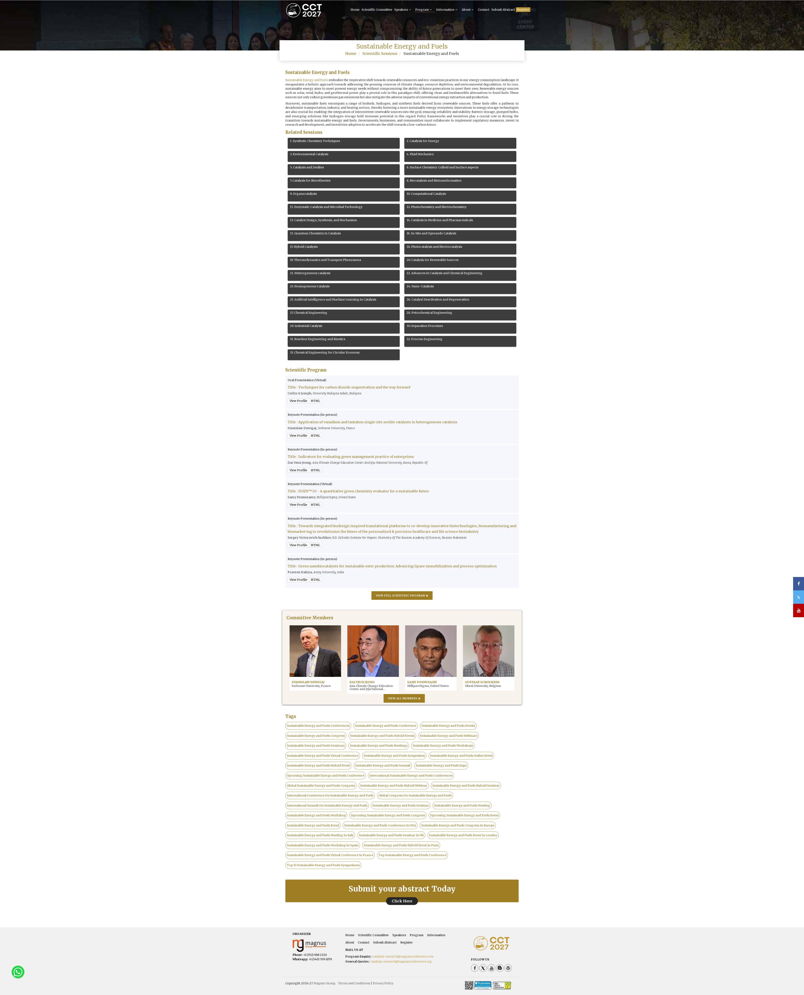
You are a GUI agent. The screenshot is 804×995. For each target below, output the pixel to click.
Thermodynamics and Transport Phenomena (325, 260)
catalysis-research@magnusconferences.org (401, 961)
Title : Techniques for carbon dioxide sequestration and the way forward (349, 387)
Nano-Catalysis (420, 286)
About (466, 10)
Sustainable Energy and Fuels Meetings (378, 745)
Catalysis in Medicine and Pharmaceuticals (440, 220)
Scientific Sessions (379, 53)
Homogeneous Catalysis (310, 286)
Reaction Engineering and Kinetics (317, 339)
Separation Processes (425, 326)
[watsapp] (18, 972)
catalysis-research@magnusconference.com (403, 956)
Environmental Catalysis (309, 154)
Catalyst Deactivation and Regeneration (438, 299)
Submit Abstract (503, 10)
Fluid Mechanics (420, 154)
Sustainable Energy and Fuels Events (448, 726)
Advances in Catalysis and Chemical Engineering (444, 273)
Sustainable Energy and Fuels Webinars (448, 736)
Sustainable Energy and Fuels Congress (316, 736)
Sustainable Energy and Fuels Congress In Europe (457, 825)
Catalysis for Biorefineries (310, 180)
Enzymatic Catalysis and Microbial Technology (326, 207)
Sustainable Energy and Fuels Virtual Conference (322, 756)
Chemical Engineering (308, 313)
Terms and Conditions (354, 983)
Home (354, 10)
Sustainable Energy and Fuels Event (313, 825)
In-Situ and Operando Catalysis (431, 233)
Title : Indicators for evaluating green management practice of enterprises (351, 456)
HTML (315, 401)
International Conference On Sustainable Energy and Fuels (330, 795)
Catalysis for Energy (423, 141)
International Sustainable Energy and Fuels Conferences (411, 775)
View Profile (298, 401)
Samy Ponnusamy (422, 682)
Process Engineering (424, 339)
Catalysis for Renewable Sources (433, 260)
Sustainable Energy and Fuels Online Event (461, 756)
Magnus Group (324, 983)
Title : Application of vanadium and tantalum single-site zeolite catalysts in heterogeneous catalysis (372, 422)
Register (523, 10)
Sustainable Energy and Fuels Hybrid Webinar (393, 785)
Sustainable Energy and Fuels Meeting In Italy (320, 835)
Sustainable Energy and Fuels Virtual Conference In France (330, 855)
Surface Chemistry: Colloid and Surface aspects (442, 167)
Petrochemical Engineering (429, 313)
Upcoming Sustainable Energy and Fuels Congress (388, 815)
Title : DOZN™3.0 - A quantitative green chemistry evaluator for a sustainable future (358, 491)
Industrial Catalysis (306, 326)
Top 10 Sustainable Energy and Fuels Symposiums (323, 865)
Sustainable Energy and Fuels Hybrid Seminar (466, 785)
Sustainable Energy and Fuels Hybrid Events (382, 736)
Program (422, 10)
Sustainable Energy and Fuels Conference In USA (380, 825)
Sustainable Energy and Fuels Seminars (316, 745)
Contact (483, 10)
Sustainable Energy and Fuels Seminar (400, 805)
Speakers (401, 10)
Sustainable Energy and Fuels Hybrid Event (318, 765)
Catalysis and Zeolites (307, 167)
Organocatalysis (303, 194)
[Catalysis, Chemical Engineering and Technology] (311, 16)
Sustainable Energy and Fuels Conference (385, 726)
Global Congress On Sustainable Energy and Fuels (415, 795)
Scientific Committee (377, 10)
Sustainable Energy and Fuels (306, 80)
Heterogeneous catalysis (310, 273)
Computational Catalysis (426, 194)
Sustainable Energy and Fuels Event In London (463, 835)
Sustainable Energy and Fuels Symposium (394, 756)
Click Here (402, 901)
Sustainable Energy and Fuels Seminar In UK (391, 835)
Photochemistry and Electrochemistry (436, 207)
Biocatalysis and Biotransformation (434, 180)
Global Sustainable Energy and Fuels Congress (321, 785)
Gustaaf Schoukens (482, 682)
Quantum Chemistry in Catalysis (315, 233)
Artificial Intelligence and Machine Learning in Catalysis (333, 299)
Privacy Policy (383, 983)
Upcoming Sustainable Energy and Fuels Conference (325, 775)
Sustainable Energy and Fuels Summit (382, 765)
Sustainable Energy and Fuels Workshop (316, 815)
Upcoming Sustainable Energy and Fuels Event (464, 815)
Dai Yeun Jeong (362, 682)
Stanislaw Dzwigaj (308, 682)
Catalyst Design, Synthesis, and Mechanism (323, 220)
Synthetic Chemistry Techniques (315, 141)
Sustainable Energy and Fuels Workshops (443, 745)
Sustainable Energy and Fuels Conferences (318, 726)
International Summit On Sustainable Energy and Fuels (327, 805)
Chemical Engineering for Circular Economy (325, 352)
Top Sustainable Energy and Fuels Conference (412, 855)
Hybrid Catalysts (304, 247)
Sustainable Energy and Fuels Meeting (462, 805)
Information (445, 10)
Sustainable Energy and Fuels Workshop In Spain (322, 845)
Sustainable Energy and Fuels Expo (441, 765)
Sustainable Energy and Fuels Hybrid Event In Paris (401, 845)
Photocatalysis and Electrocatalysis (434, 247)
